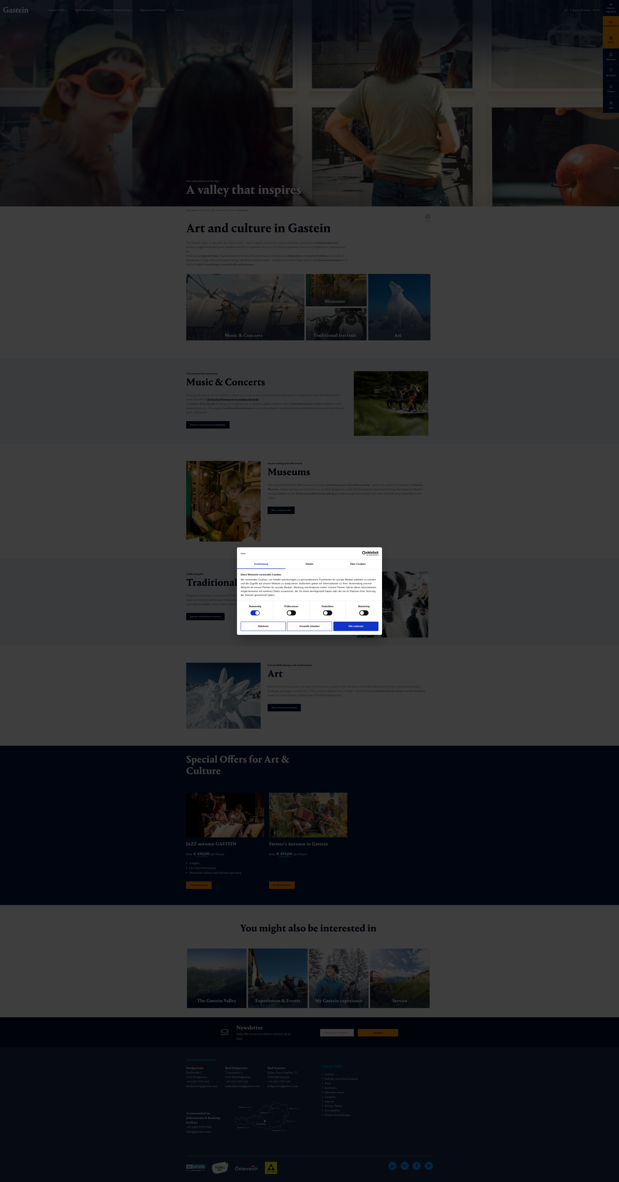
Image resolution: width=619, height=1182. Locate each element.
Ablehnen (263, 626)
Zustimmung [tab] (261, 564)
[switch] (291, 612)
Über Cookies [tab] (358, 564)
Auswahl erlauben (309, 626)
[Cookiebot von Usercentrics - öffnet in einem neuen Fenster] (364, 553)
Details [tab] (310, 564)
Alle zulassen (355, 626)
